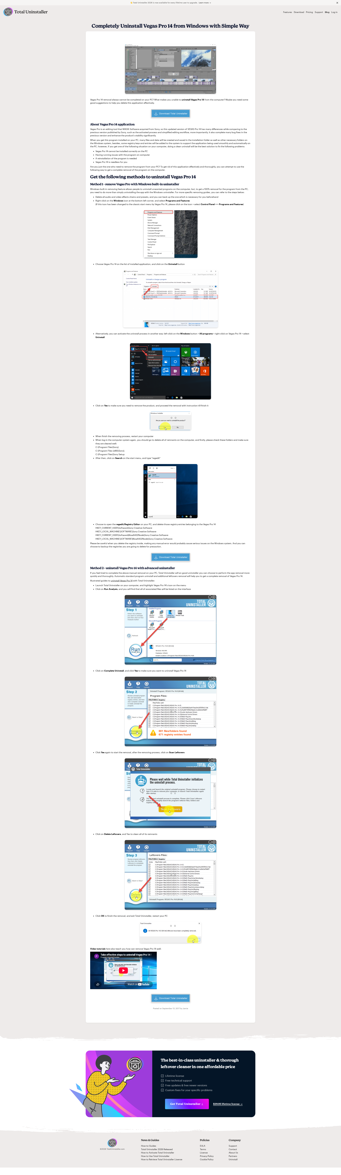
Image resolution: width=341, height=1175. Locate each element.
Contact (233, 1149)
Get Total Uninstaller (185, 1103)
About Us (233, 1152)
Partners (233, 1156)
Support (319, 12)
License (204, 1152)
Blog (327, 12)
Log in (334, 12)
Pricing (309, 12)
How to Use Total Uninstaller (155, 1156)
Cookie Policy (206, 1159)
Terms (203, 1149)
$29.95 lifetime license (228, 1104)
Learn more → (205, 2)
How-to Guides (148, 1145)
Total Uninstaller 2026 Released (157, 1149)
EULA (202, 1145)
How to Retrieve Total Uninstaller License (161, 1159)
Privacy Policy (207, 1156)
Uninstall (233, 1159)
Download (299, 12)
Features (287, 12)
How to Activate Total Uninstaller (157, 1152)
